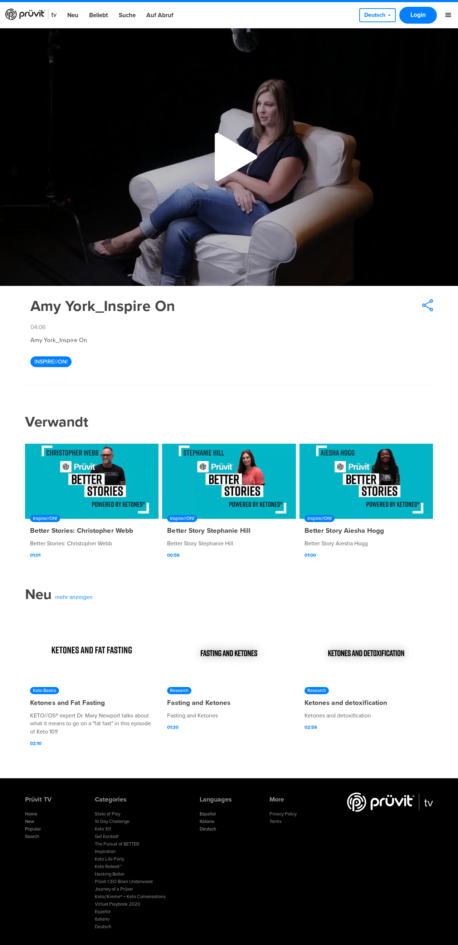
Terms (275, 821)
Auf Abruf (160, 15)
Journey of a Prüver (114, 889)
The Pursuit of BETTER (117, 844)
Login (418, 15)
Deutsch (103, 927)
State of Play (107, 814)
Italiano (102, 919)
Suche (127, 15)
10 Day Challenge (112, 821)
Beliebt (98, 15)
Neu (72, 15)
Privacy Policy (283, 814)
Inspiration (105, 851)
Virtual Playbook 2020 (117, 904)
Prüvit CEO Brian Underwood (123, 882)
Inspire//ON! (51, 362)
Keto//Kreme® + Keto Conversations (130, 897)
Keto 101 (103, 829)
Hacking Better (110, 874)
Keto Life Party (109, 859)
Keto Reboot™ (108, 867)
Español (103, 912)
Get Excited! (106, 836)
